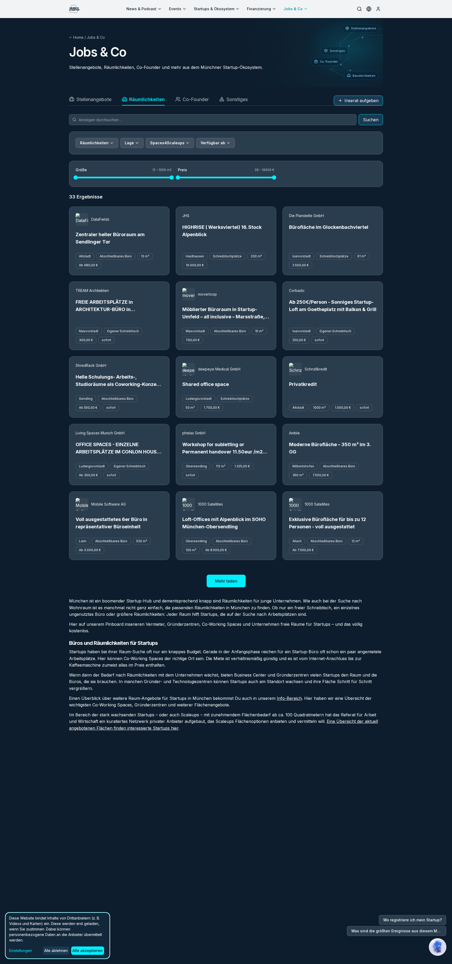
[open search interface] (359, 9)
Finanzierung (259, 9)
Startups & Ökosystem (214, 9)
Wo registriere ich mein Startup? (412, 920)
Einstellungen (20, 950)
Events (175, 9)
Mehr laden (226, 581)
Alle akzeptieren (87, 950)
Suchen (370, 119)
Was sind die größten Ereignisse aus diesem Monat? (398, 931)
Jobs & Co (293, 9)
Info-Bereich (289, 698)
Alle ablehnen (56, 950)
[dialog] (57, 935)
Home (78, 37)
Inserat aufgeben (361, 100)
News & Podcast (141, 9)
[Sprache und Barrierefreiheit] (369, 9)
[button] (437, 947)
